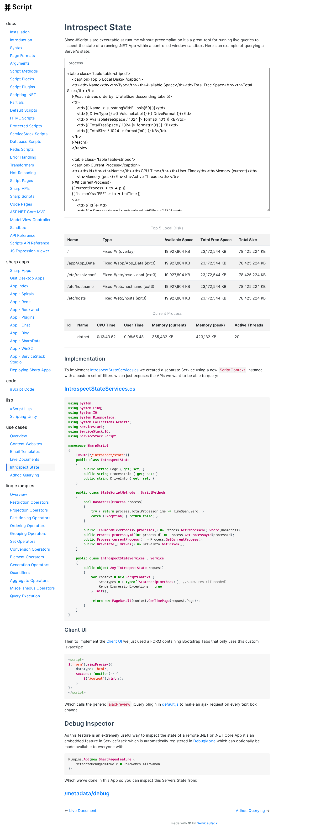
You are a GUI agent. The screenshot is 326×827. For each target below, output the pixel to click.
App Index (19, 286)
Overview (18, 436)
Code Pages (21, 204)
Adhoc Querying (24, 475)
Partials (17, 102)
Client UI (114, 641)
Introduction (21, 39)
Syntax (16, 47)
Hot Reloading (23, 172)
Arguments (20, 63)
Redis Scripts (22, 149)
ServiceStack (207, 823)
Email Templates (25, 451)
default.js (170, 704)
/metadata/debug (87, 793)
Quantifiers (20, 572)
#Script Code (22, 389)
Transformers (22, 165)
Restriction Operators (29, 502)
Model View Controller (30, 219)
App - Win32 (21, 348)
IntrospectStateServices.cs (114, 369)
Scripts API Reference (29, 243)
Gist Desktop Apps (27, 278)
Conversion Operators (30, 549)
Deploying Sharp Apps (30, 369)
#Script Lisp (21, 408)
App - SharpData (25, 340)
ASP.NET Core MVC (28, 211)
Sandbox (18, 227)
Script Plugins (22, 86)
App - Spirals (22, 293)
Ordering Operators (27, 525)
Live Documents (24, 459)
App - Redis (20, 301)
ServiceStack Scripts (28, 133)
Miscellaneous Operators (32, 588)
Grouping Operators (28, 533)
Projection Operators (29, 510)
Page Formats (22, 55)
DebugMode (204, 741)
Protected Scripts (26, 126)
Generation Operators (29, 564)
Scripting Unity (23, 416)
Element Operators (27, 556)
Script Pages (21, 180)
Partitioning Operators (30, 517)
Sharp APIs (20, 188)
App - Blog (20, 333)
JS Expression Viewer (29, 250)
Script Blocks (22, 79)
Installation (20, 32)
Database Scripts (25, 141)
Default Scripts (23, 110)
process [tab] (75, 63)
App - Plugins (22, 317)
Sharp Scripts (22, 196)
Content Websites (26, 443)
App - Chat (20, 325)
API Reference (22, 235)
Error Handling (23, 157)
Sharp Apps (20, 270)
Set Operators (22, 541)
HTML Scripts (22, 118)
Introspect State (24, 467)
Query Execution (25, 596)
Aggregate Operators (29, 580)
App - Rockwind (24, 309)
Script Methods (24, 71)
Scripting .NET (23, 94)
